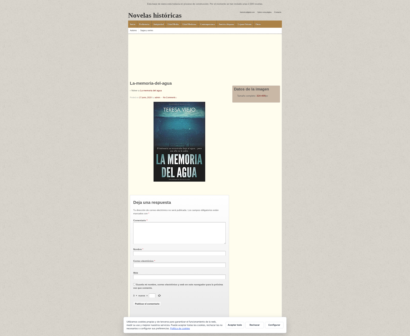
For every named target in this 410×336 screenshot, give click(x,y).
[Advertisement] (205, 56)
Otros (258, 24)
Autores (133, 30)
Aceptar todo (235, 324)
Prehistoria (144, 24)
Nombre (137, 249)
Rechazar (255, 324)
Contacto (277, 12)
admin (157, 97)
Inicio (132, 24)
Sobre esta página (264, 12)
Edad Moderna (189, 24)
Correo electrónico (143, 261)
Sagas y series (146, 30)
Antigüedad (158, 24)
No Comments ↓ (170, 97)
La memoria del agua (151, 90)
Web (135, 273)
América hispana (226, 24)
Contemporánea (207, 24)
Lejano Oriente (245, 24)
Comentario (140, 220)
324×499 (261, 95)
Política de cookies (180, 328)
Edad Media (173, 24)
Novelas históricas (155, 15)
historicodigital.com (247, 12)
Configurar (274, 324)
